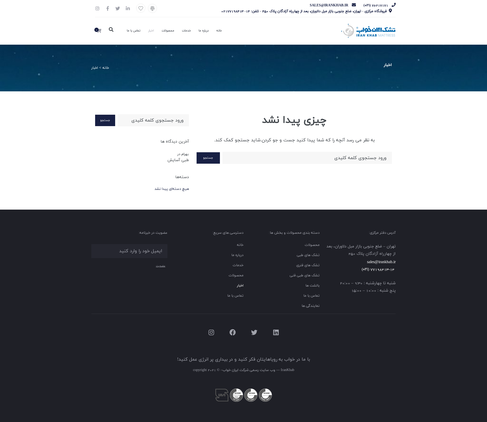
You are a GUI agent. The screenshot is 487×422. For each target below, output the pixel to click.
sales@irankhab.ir (381, 262)
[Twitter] (117, 8)
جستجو (208, 158)
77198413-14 (383, 269)
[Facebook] (232, 332)
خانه (105, 67)
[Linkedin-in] (127, 8)
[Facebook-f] (107, 8)
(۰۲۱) (365, 269)
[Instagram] (97, 8)
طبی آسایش (178, 160)
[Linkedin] (276, 332)
